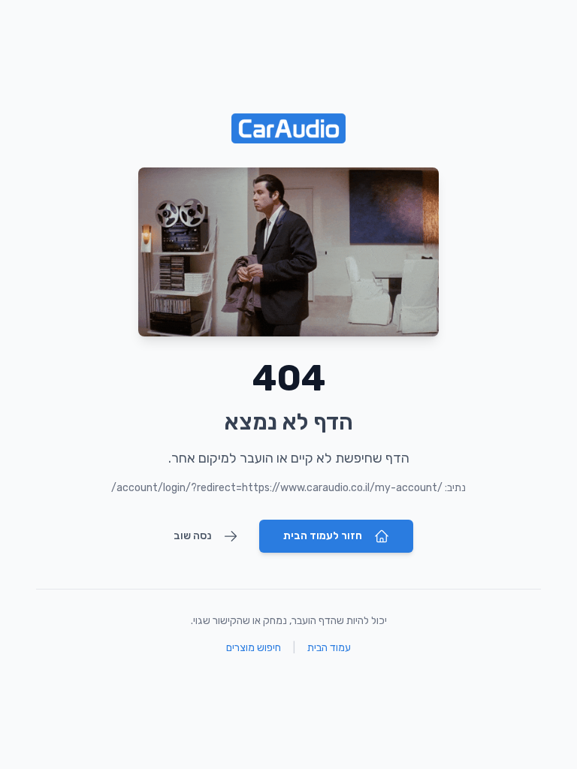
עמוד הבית (329, 647)
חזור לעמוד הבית (322, 535)
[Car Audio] (288, 128)
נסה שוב (192, 535)
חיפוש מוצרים (253, 647)
